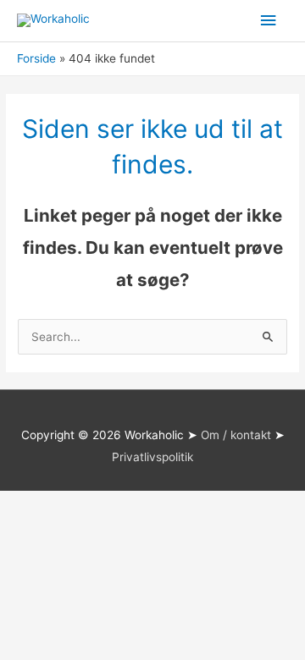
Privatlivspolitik (152, 457)
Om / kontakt (236, 435)
